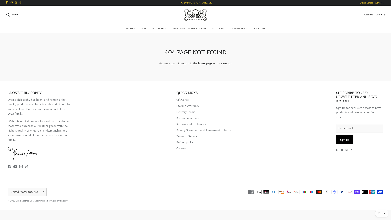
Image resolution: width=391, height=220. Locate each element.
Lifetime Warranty (187, 106)
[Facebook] (7, 2)
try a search (224, 63)
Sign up (344, 139)
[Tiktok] (20, 2)
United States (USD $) (371, 3)
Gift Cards (182, 99)
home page (205, 63)
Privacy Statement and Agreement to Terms (204, 130)
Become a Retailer (187, 118)
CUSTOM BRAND (239, 28)
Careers (181, 148)
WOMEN (130, 28)
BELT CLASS (218, 28)
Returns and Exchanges (191, 124)
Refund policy (185, 142)
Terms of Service (186, 136)
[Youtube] (12, 2)
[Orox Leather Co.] (195, 15)
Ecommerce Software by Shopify (51, 201)
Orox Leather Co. (24, 201)
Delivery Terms (185, 112)
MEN (143, 28)
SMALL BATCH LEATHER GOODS (189, 28)
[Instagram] (16, 2)
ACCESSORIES (159, 28)
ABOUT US (259, 28)
